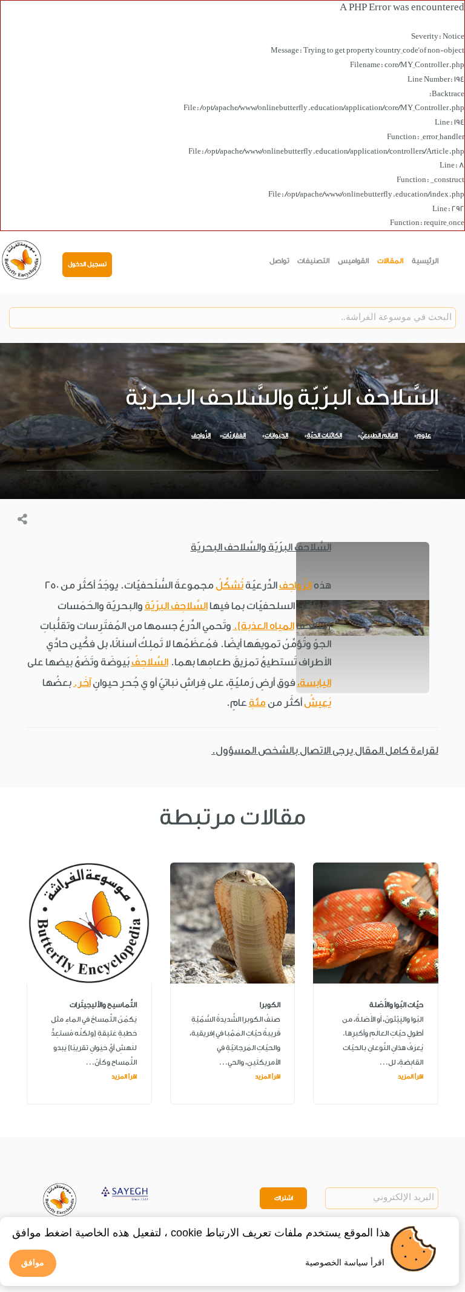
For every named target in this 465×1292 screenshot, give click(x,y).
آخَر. (82, 682)
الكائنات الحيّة (324, 435)
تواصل (279, 260)
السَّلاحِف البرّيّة (176, 606)
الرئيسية (425, 260)
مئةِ (257, 702)
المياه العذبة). (263, 625)
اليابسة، (314, 682)
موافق (32, 1262)
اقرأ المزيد (410, 1076)
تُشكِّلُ (229, 585)
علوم (424, 435)
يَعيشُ (317, 702)
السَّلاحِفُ (149, 662)
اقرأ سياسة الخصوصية (344, 1262)
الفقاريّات (234, 435)
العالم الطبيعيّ (379, 435)
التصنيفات (313, 260)
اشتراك (283, 1198)
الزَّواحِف (201, 435)
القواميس (353, 260)
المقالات (390, 260)
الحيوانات (276, 435)
